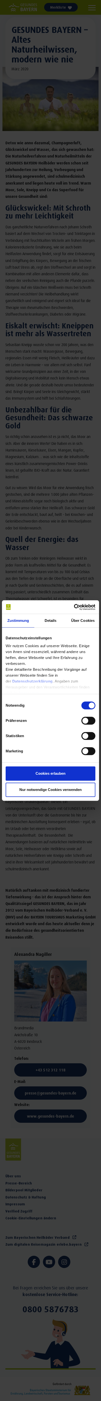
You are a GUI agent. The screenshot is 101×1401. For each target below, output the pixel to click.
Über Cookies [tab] (83, 621)
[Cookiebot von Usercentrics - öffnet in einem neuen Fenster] (73, 607)
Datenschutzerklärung (32, 681)
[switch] (88, 721)
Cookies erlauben (50, 773)
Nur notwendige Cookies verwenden (50, 790)
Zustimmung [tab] (18, 621)
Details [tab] (51, 621)
